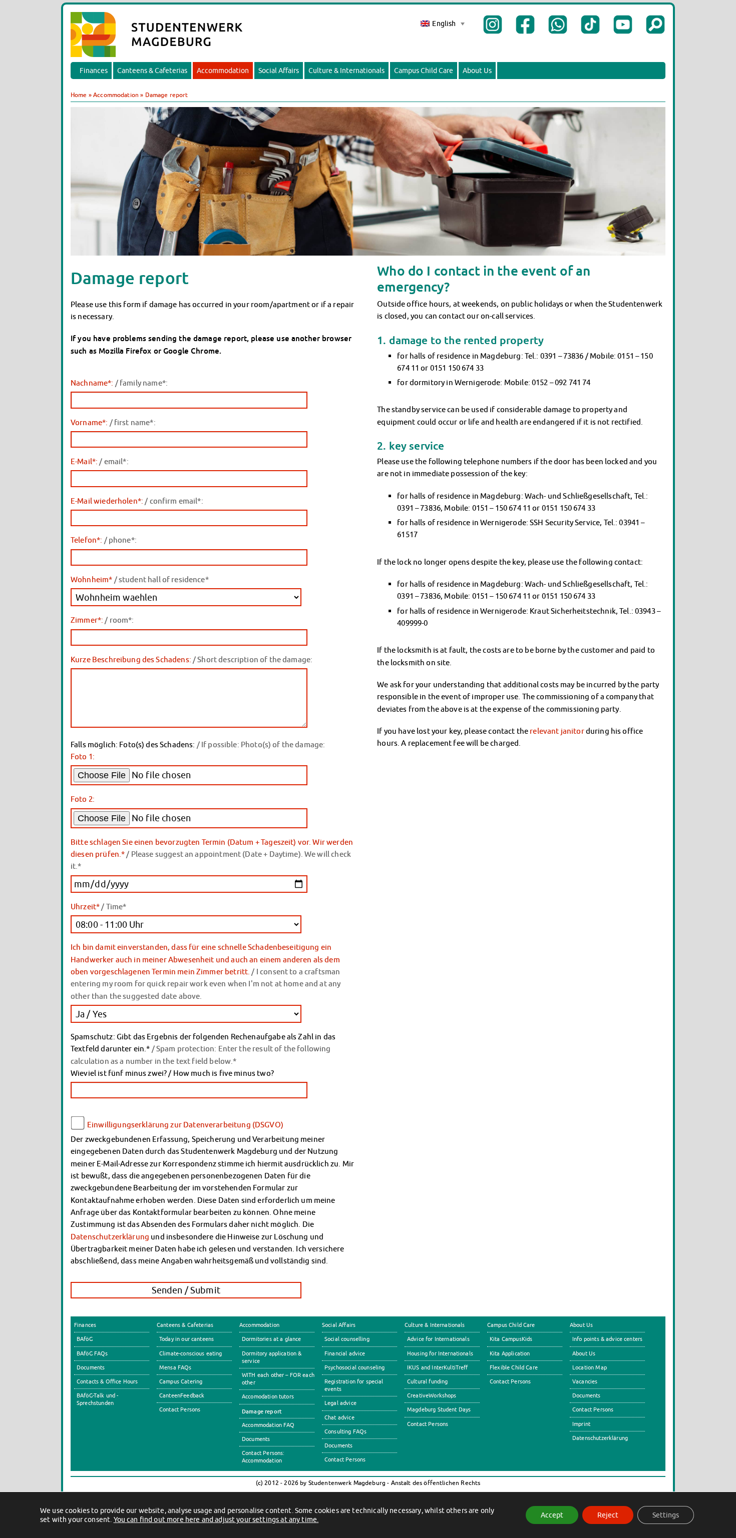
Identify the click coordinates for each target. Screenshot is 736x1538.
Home (79, 95)
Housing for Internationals (440, 1353)
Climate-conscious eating (190, 1353)
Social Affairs (278, 71)
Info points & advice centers (607, 1339)
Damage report (262, 1411)
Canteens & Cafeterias (152, 71)
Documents (91, 1367)
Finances (94, 71)
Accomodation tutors (268, 1396)
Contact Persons (179, 1409)
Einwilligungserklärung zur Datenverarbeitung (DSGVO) (185, 1124)
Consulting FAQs (345, 1431)
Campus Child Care (423, 71)
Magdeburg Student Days (439, 1409)
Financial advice (344, 1353)
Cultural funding (427, 1381)
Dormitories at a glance (271, 1339)
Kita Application (510, 1353)
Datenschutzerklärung (110, 1236)
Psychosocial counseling (354, 1367)
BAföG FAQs (92, 1353)
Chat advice (339, 1417)
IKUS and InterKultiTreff (437, 1367)
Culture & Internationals (346, 71)
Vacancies (584, 1381)
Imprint (581, 1424)
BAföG (85, 1339)
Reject (607, 1515)
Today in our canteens (186, 1339)
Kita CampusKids (511, 1339)
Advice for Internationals (438, 1339)
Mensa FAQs (175, 1367)
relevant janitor (557, 730)
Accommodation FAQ (268, 1425)
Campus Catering (180, 1381)
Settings (665, 1515)
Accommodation (223, 71)
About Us (477, 71)
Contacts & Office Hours (107, 1381)
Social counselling (347, 1339)
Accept (552, 1515)
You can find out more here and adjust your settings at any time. (216, 1519)
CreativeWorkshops (432, 1395)
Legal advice (340, 1403)
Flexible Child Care (514, 1367)
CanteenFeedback (181, 1395)
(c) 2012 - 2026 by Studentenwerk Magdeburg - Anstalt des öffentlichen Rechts (368, 1482)
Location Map (589, 1367)
